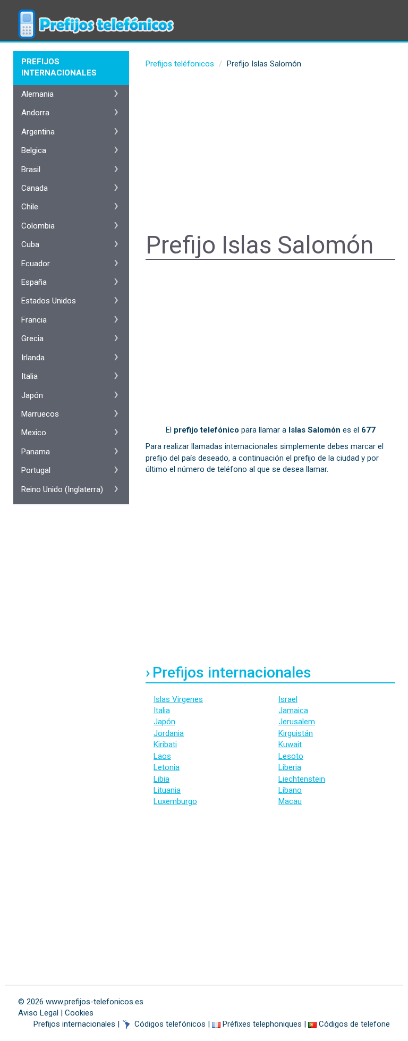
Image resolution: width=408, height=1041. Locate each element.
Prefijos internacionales (74, 1024)
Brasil (30, 169)
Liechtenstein (301, 779)
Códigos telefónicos (170, 1024)
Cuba (30, 244)
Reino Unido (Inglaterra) (62, 489)
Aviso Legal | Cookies (56, 1013)
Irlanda (33, 357)
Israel (288, 699)
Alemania (37, 94)
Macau (290, 801)
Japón (164, 721)
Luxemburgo (175, 801)
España (34, 282)
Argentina (38, 132)
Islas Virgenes (178, 699)
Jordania (169, 733)
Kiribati (165, 744)
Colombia (38, 226)
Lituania (167, 790)
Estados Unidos (48, 301)
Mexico (33, 432)
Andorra (35, 112)
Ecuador (35, 263)
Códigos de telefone (354, 1024)
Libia (161, 779)
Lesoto (290, 756)
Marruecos (40, 414)
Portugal (35, 470)
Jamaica (293, 710)
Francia (34, 320)
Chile (29, 206)
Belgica (33, 150)
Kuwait (290, 744)
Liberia (289, 767)
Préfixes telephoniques (262, 1024)
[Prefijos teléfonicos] (95, 13)
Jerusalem (296, 721)
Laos (162, 756)
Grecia (32, 338)
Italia (162, 710)
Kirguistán (295, 733)
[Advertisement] (270, 152)
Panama (35, 451)
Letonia (167, 767)
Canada (34, 188)
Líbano (290, 790)
